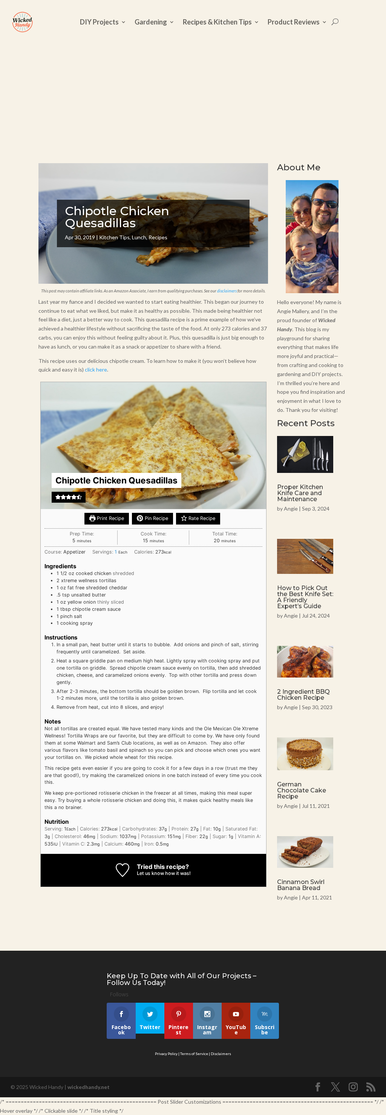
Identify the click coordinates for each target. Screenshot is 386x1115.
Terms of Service (194, 1053)
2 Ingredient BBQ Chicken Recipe (303, 694)
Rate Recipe (201, 518)
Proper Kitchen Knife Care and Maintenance (300, 493)
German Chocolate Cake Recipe (301, 790)
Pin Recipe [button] (155, 518)
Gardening (151, 22)
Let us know (150, 873)
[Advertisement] (193, 98)
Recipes (158, 237)
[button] (58, 497)
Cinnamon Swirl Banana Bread (301, 885)
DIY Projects (99, 22)
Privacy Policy (166, 1053)
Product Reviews (294, 22)
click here (96, 369)
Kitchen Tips (114, 237)
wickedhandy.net (88, 1087)
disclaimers (227, 290)
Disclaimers (221, 1053)
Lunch (139, 237)
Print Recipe (109, 518)
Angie (291, 508)
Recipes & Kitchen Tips (217, 22)
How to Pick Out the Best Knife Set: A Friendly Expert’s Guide (305, 597)
